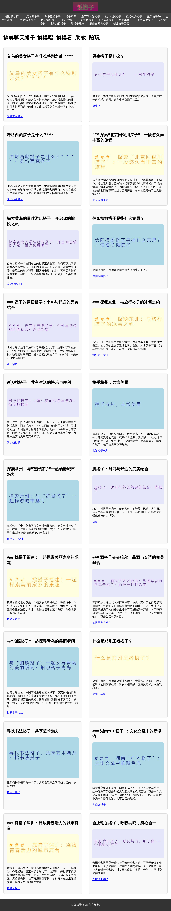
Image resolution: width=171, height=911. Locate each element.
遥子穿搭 (12, 364)
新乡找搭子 (13, 442)
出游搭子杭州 (100, 450)
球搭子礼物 (77, 23)
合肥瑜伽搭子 (100, 879)
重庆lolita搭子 (145, 20)
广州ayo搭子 (106, 20)
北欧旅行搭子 (58, 23)
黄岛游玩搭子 (15, 283)
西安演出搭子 (49, 20)
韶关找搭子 (87, 20)
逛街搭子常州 (15, 538)
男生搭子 (97, 105)
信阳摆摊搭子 (100, 276)
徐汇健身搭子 (134, 16)
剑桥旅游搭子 (53, 16)
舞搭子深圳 (13, 888)
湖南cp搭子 (99, 804)
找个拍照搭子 (113, 16)
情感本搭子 (125, 20)
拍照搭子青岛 (15, 712)
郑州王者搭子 (100, 694)
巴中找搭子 (68, 20)
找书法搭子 (13, 792)
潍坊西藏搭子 (15, 199)
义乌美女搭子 (15, 116)
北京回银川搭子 (101, 200)
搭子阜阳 (71, 16)
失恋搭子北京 (28, 20)
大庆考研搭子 (32, 16)
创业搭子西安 (121, 23)
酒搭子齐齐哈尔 (101, 622)
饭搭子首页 (12, 16)
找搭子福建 (13, 619)
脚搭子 (96, 522)
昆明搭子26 (154, 16)
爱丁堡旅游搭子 (90, 16)
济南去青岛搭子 (98, 23)
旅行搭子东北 (100, 355)
